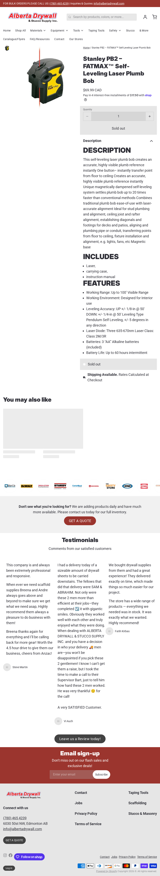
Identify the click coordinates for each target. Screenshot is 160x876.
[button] (118, 128)
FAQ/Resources (40, 39)
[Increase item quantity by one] (150, 116)
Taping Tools (96, 30)
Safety (113, 30)
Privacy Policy (86, 813)
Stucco (130, 30)
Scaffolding (137, 803)
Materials (36, 30)
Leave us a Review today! (80, 739)
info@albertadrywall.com (109, 3)
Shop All (20, 30)
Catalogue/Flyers (14, 39)
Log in (9, 868)
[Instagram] (5, 856)
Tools (76, 30)
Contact (59, 39)
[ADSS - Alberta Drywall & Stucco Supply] (32, 17)
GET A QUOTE (80, 521)
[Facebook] (10, 856)
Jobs (78, 803)
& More (144, 30)
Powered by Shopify (106, 871)
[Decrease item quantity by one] (87, 116)
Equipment (57, 30)
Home (7, 30)
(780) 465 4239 (59, 3)
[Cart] (153, 17)
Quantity (87, 109)
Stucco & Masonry (142, 813)
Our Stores (76, 39)
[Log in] (144, 17)
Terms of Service (88, 824)
